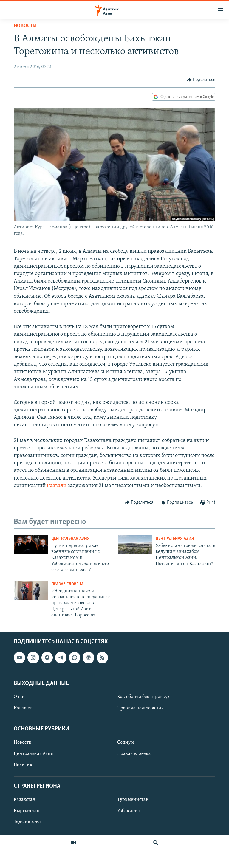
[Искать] (156, 842)
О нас (19, 696)
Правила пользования (140, 708)
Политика (24, 765)
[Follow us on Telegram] (60, 657)
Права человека (67, 584)
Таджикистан (28, 822)
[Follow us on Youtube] (19, 657)
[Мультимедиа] (73, 842)
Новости (25, 26)
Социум (125, 742)
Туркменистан (133, 799)
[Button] (201, 80)
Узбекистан (129, 811)
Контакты (24, 708)
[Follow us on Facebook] (47, 657)
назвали (57, 485)
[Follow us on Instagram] (33, 657)
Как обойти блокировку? (143, 696)
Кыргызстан (27, 811)
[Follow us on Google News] (88, 657)
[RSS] (102, 657)
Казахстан (24, 799)
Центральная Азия (70, 538)
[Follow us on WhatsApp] (74, 657)
